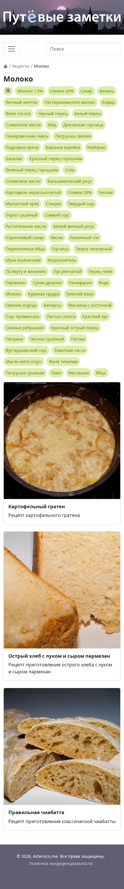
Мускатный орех (22, 203)
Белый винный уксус (74, 226)
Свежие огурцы (21, 305)
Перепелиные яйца (25, 249)
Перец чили (100, 271)
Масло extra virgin (24, 361)
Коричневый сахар (25, 237)
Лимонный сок (84, 237)
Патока (78, 339)
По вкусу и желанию (26, 271)
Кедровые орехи (22, 147)
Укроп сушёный (21, 215)
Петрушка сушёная (25, 373)
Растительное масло (26, 226)
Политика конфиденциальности (61, 863)
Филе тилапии (63, 361)
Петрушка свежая (73, 136)
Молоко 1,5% (30, 91)
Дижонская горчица (83, 124)
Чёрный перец (52, 113)
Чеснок (106, 192)
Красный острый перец (74, 327)
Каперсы (52, 305)
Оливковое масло (23, 181)
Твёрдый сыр (81, 203)
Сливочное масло (23, 124)
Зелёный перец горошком (32, 170)
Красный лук (95, 316)
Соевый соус (57, 215)
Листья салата (61, 316)
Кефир (108, 102)
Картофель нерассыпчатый (33, 192)
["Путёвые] (5, 66)
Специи (53, 203)
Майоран (96, 147)
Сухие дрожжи (47, 282)
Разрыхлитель (62, 260)
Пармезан (16, 282)
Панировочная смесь (27, 136)
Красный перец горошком (55, 158)
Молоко (13, 294)
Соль (70, 170)
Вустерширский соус (26, 350)
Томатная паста (69, 350)
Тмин (56, 373)
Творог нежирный (94, 249)
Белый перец (87, 113)
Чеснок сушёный (47, 339)
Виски (57, 237)
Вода (103, 282)
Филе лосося (18, 113)
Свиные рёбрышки (25, 327)
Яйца (101, 373)
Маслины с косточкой (90, 305)
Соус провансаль (23, 316)
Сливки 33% (80, 192)
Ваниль (106, 91)
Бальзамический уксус (70, 181)
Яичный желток (21, 102)
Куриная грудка (43, 294)
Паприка (14, 339)
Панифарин (80, 282)
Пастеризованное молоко (69, 102)
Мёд (52, 124)
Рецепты (20, 66)
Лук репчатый (67, 271)
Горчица (60, 249)
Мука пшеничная (23, 260)
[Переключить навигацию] (11, 49)
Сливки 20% (62, 91)
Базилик (14, 158)
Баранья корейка (63, 147)
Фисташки (78, 373)
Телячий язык (79, 294)
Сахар (86, 91)
